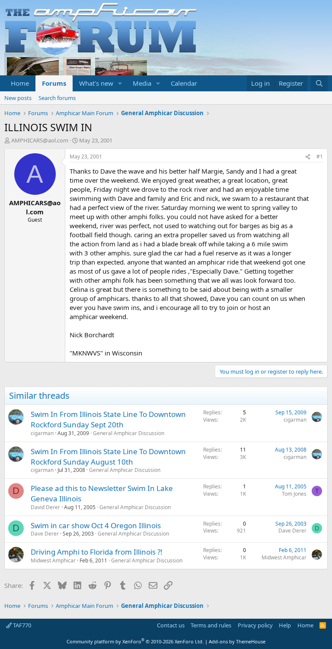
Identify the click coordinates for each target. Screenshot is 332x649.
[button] (120, 83)
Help (285, 625)
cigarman (42, 433)
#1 (319, 156)
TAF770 (21, 625)
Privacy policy (255, 625)
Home (20, 83)
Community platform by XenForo (135, 641)
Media (142, 83)
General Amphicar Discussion (128, 433)
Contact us (171, 625)
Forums (54, 83)
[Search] (319, 83)
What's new (96, 83)
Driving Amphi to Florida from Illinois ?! (97, 552)
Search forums (57, 98)
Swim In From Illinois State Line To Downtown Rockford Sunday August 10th (108, 456)
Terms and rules (211, 625)
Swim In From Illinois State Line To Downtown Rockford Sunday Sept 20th (108, 419)
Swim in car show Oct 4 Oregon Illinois (96, 525)
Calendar (184, 83)
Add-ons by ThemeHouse (237, 641)
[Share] (307, 157)
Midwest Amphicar (53, 560)
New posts (18, 98)
